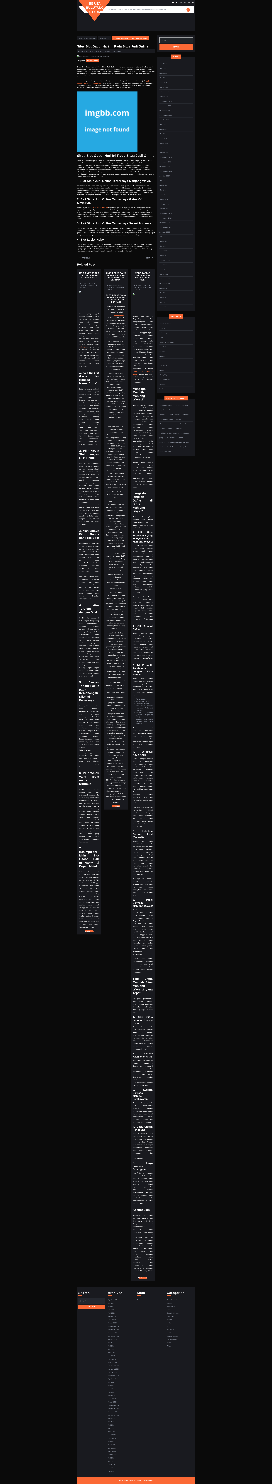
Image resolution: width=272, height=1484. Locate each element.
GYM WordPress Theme (129, 1480)
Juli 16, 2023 (85, 51)
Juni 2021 (163, 288)
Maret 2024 (163, 199)
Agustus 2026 (164, 64)
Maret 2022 (163, 274)
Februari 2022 (164, 279)
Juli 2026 (162, 68)
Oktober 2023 (164, 223)
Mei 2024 (163, 190)
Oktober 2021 (164, 283)
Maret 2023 (163, 255)
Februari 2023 (164, 260)
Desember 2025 (165, 101)
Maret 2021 (163, 297)
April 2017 (163, 307)
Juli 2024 (162, 180)
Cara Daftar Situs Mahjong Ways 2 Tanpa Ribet (142, 276)
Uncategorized (104, 38)
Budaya (162, 328)
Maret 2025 (163, 143)
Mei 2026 (163, 78)
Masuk (139, 1300)
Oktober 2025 (164, 110)
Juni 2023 (163, 241)
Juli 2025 (162, 124)
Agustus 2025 (164, 120)
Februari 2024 (164, 204)
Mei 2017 (163, 302)
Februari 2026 (164, 92)
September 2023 (165, 227)
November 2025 (165, 106)
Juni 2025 (163, 129)
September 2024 (165, 171)
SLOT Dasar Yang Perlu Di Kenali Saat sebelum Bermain (116, 276)
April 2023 (163, 251)
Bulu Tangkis (164, 333)
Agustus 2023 (164, 232)
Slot (160, 361)
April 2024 (163, 195)
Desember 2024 (165, 157)
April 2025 (163, 138)
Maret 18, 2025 (87, 283)
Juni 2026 (163, 73)
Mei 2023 (163, 246)
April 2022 (163, 269)
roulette (162, 351)
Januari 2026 (164, 96)
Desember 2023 (165, 213)
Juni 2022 (163, 265)
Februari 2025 (164, 148)
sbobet (162, 356)
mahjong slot (119, 315)
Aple (96, 51)
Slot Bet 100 (164, 365)
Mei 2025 (163, 134)
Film (161, 337)
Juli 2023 (162, 237)
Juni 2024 (163, 185)
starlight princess (166, 375)
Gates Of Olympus (166, 342)
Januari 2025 (164, 152)
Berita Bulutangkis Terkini (94, 7)
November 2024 (165, 162)
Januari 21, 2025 (141, 285)
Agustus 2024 (164, 176)
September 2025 (165, 115)
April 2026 (163, 82)
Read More (89, 931)
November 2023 (165, 218)
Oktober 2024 (164, 166)
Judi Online (163, 347)
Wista (161, 389)
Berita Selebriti (165, 323)
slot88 (161, 370)
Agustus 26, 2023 (115, 285)
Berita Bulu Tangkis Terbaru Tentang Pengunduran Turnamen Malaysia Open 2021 (138, 10)
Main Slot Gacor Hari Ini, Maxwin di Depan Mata (89, 275)
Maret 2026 (163, 87)
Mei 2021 (163, 293)
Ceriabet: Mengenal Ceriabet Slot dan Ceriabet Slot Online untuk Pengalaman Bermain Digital (174, 446)
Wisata (162, 384)
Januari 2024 (164, 209)
